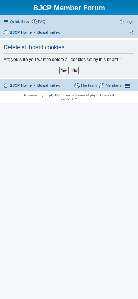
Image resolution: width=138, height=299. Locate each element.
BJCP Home (21, 85)
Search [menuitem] (131, 33)
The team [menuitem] (88, 85)
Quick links (19, 21)
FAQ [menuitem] (42, 21)
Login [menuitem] (129, 21)
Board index (48, 85)
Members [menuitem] (113, 85)
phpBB (50, 95)
